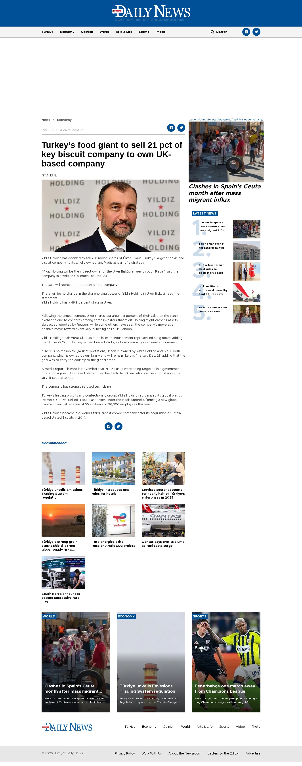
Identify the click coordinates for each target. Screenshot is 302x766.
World (104, 31)
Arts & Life (124, 31)
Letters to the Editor (223, 753)
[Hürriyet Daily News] (151, 12)
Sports (144, 31)
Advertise (253, 753)
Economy (67, 31)
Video (240, 726)
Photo (160, 31)
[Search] (212, 32)
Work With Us (151, 753)
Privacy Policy (125, 753)
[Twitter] (256, 32)
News (46, 120)
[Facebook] (246, 32)
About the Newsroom (184, 753)
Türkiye (48, 31)
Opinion (87, 31)
